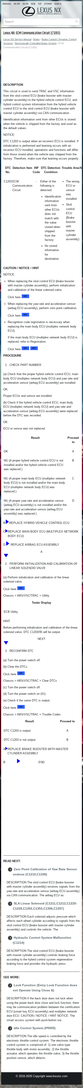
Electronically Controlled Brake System (35, 43)
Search (57, 4)
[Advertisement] (41, 67)
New (33, 4)
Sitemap (48, 4)
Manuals (6, 4)
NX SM (25, 4)
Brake (36, 39)
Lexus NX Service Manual (17, 39)
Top (39, 4)
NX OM (17, 4)
